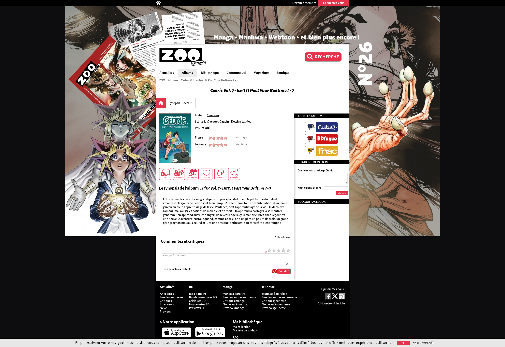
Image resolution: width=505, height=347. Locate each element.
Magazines (261, 73)
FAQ (235, 337)
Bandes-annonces (171, 297)
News (163, 308)
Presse (199, 137)
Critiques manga (234, 300)
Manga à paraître (234, 293)
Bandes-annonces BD (203, 297)
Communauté (236, 73)
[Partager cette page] (234, 174)
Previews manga (233, 308)
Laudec (246, 121)
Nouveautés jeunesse (276, 304)
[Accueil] (160, 3)
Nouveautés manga (236, 304)
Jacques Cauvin (218, 121)
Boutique (282, 73)
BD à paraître (198, 293)
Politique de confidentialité (331, 303)
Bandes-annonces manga (239, 297)
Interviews (167, 304)
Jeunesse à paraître (274, 293)
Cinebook (213, 115)
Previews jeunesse (274, 308)
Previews (166, 311)
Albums (187, 73)
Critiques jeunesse (274, 300)
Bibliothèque (210, 73)
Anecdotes (167, 293)
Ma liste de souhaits (246, 330)
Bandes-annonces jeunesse (279, 297)
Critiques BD (197, 300)
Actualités (166, 73)
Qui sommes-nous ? (333, 289)
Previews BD (197, 308)
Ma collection (241, 326)
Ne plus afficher (422, 342)
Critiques (166, 300)
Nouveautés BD (199, 304)
